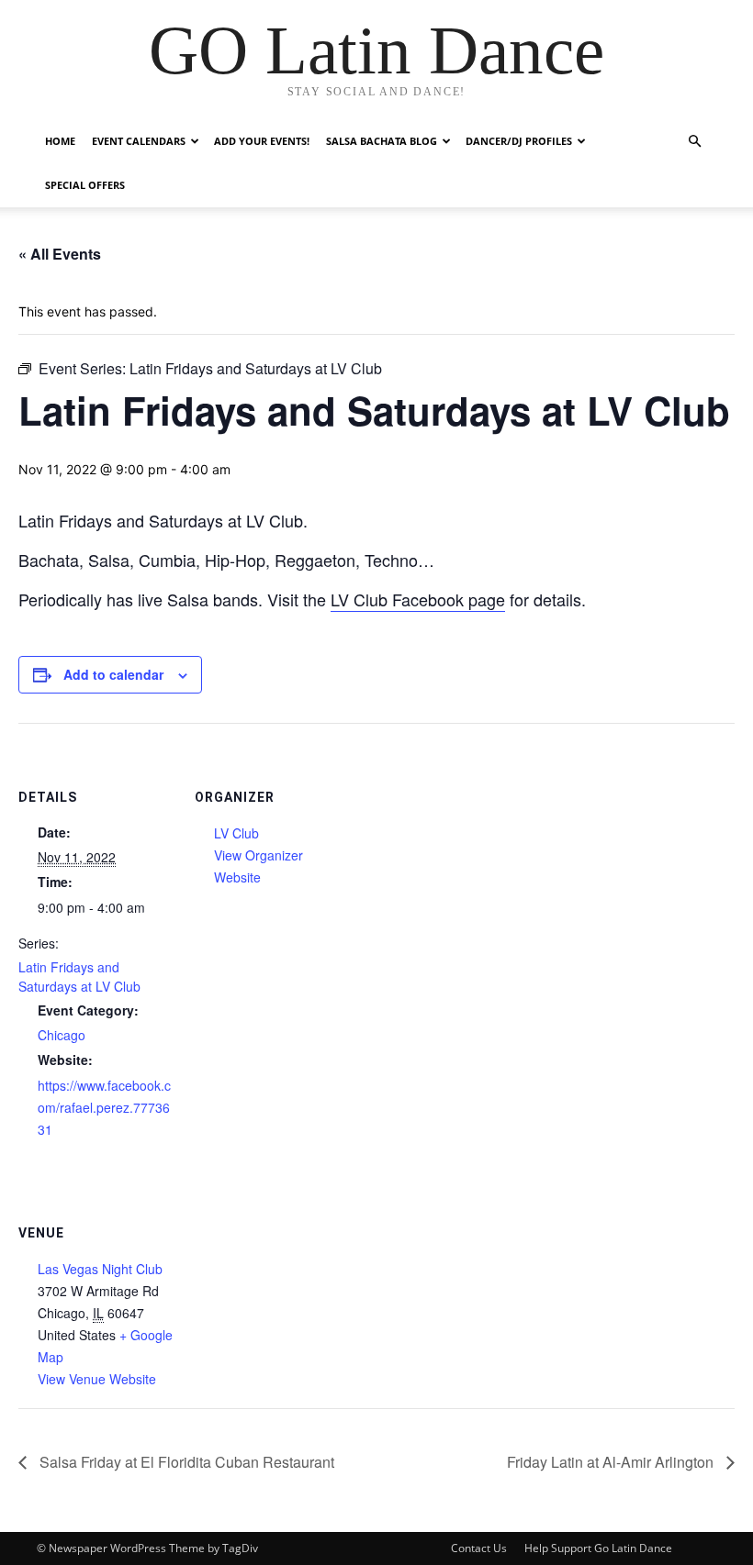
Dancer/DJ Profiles (519, 141)
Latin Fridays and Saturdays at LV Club (79, 976)
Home (60, 141)
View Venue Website (97, 1379)
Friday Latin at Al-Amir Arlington (612, 1461)
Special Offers (85, 185)
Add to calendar (113, 674)
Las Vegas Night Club (100, 1269)
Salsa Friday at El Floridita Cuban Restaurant (185, 1461)
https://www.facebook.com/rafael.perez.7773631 (104, 1107)
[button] (694, 141)
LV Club (236, 833)
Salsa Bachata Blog (381, 141)
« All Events (59, 253)
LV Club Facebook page (418, 599)
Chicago (61, 1035)
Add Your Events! (261, 141)
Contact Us (479, 1548)
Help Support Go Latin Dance (598, 1548)
